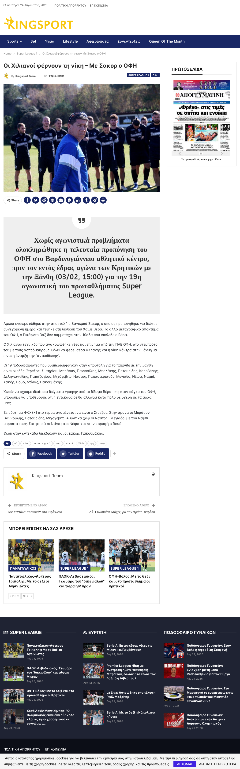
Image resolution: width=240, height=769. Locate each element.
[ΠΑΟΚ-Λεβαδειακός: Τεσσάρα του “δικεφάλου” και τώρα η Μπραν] (82, 555)
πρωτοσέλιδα (193, 159)
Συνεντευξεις (128, 41)
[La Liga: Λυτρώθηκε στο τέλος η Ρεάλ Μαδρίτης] (93, 697)
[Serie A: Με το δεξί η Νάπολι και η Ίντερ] (93, 717)
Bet (33, 41)
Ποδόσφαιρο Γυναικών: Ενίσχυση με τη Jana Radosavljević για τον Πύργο (208, 670)
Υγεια (49, 41)
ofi (16, 443)
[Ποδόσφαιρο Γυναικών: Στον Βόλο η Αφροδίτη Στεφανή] (174, 650)
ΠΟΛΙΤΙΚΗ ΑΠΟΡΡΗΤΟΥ (70, 5)
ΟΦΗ (155, 75)
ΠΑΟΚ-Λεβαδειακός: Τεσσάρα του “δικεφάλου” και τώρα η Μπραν (49, 672)
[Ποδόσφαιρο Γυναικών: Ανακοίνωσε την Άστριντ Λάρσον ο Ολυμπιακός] (174, 720)
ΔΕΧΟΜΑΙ (184, 764)
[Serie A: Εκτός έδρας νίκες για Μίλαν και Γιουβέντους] (93, 650)
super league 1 (42, 443)
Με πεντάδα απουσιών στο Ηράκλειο (35, 512)
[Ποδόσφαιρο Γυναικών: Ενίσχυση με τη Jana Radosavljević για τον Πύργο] (174, 670)
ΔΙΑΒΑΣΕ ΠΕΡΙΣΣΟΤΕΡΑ (217, 764)
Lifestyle (70, 41)
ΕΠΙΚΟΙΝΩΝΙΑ (99, 5)
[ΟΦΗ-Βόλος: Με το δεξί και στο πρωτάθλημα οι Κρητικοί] (132, 555)
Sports (13, 41)
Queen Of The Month (167, 41)
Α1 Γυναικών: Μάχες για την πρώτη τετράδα (122, 512)
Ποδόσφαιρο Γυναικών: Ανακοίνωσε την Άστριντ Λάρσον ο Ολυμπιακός (206, 719)
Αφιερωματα (97, 41)
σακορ (102, 443)
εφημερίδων (213, 159)
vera (58, 443)
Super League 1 (138, 75)
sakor (26, 443)
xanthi (69, 443)
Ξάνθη (81, 443)
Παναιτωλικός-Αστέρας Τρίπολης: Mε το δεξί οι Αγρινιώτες (45, 650)
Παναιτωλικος (23, 568)
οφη (92, 443)
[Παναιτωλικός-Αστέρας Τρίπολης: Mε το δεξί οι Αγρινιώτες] (31, 555)
